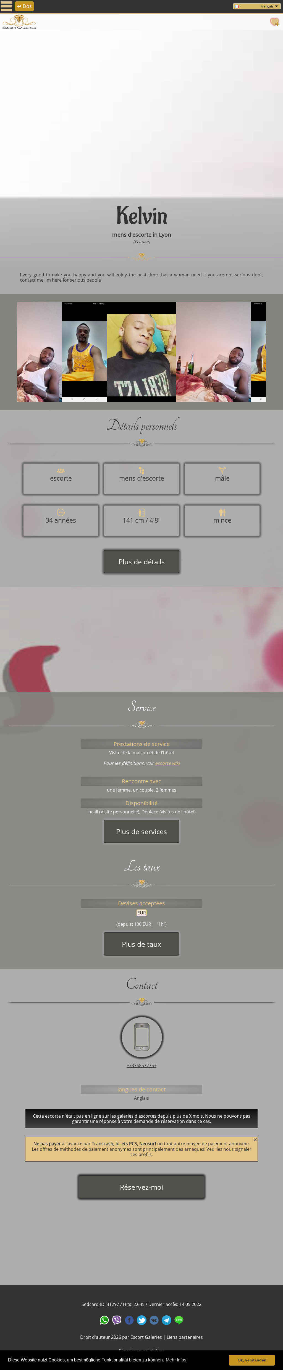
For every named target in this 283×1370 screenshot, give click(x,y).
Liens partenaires (185, 1337)
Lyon (165, 234)
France (142, 242)
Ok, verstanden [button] (252, 1360)
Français (267, 6)
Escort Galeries (146, 1337)
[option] (141, 113)
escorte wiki (167, 763)
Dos (24, 6)
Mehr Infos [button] (176, 1360)
